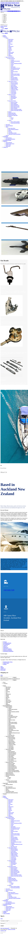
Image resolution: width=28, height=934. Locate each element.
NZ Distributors (6, 644)
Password (3, 923)
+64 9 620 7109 (8, 590)
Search (14, 677)
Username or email (5, 920)
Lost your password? (5, 928)
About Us (5, 646)
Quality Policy (6, 663)
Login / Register (6, 913)
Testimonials (5, 647)
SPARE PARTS (14, 11)
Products (5, 641)
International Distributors (8, 651)
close (2, 675)
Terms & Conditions (7, 648)
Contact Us (5, 645)
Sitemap (4, 664)
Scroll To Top (3, 930)
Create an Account (11, 929)
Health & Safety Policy (8, 661)
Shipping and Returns (7, 650)
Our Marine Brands (7, 643)
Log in (2, 925)
